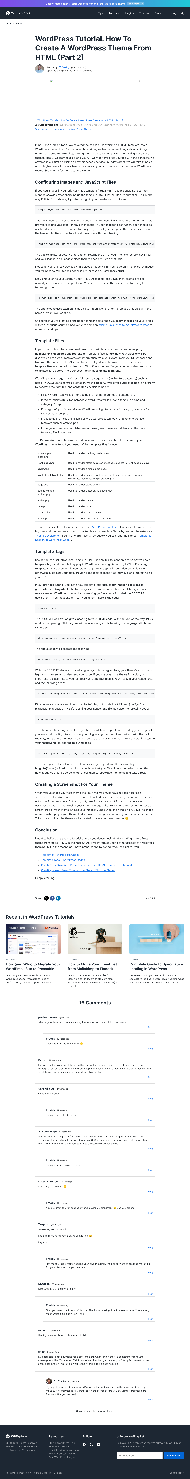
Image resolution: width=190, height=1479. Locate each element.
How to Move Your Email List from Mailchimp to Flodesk (92, 966)
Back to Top (177, 1472)
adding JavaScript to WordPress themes (124, 324)
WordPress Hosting (59, 1446)
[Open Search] (182, 13)
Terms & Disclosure (42, 1472)
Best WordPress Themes (62, 1453)
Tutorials (114, 13)
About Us (10, 1472)
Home (8, 23)
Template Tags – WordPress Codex (63, 859)
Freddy (66, 67)
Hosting (171, 13)
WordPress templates (104, 527)
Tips (100, 13)
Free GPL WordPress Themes (65, 1450)
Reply (150, 1027)
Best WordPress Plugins (62, 1457)
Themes (144, 13)
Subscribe (173, 1455)
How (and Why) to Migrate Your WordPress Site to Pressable (33, 966)
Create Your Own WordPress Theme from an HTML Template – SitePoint (86, 865)
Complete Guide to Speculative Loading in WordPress (156, 966)
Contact (58, 1472)
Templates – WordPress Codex (60, 854)
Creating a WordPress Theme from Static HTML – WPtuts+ (78, 870)
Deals (158, 13)
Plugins (129, 13)
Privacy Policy (24, 1472)
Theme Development (48, 535)
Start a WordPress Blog (62, 1442)
